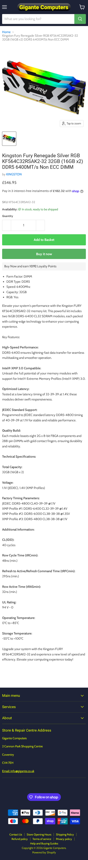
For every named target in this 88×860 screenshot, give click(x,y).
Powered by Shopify (44, 852)
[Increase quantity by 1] (40, 225)
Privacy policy (64, 839)
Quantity (7, 216)
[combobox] (38, 19)
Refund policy (20, 839)
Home (6, 32)
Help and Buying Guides (44, 843)
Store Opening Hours (39, 834)
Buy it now (44, 254)
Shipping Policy (65, 834)
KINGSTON (14, 174)
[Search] (80, 19)
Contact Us (15, 834)
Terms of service (41, 839)
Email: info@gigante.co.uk (18, 771)
